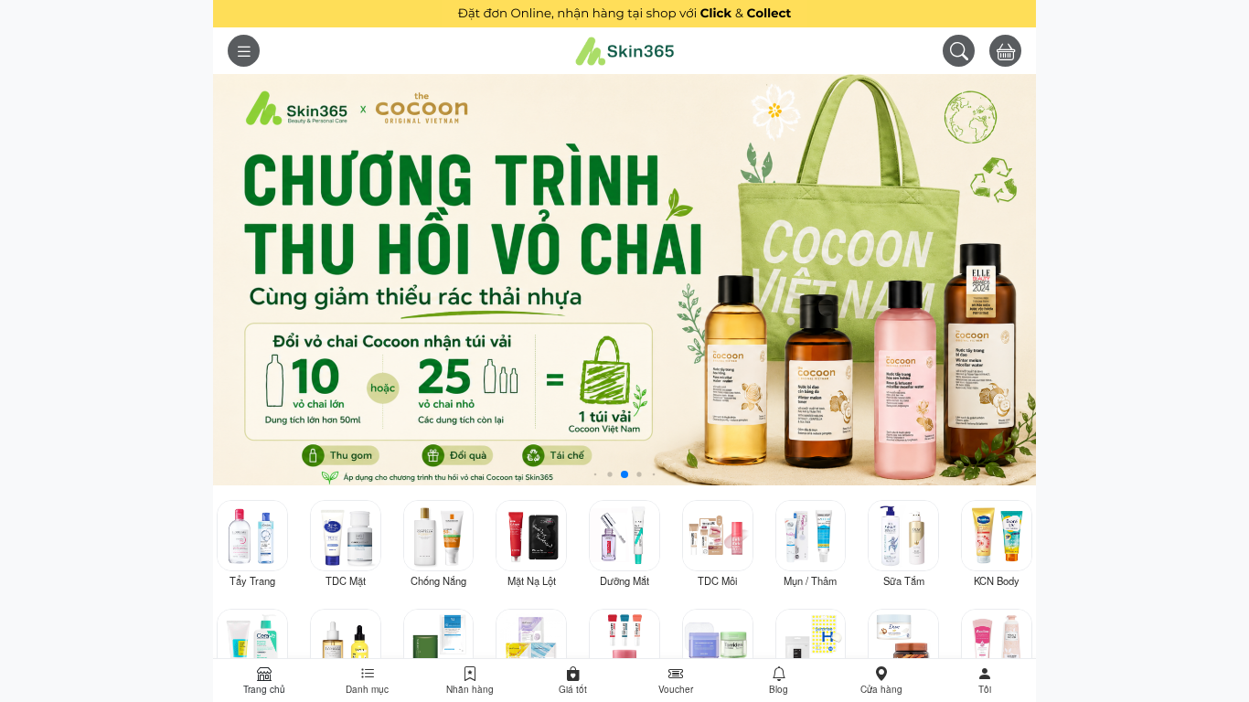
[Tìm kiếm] (959, 51)
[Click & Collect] (624, 11)
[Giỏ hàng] (1005, 51)
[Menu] (244, 51)
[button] (985, 680)
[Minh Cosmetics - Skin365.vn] (624, 51)
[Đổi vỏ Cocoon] (624, 277)
